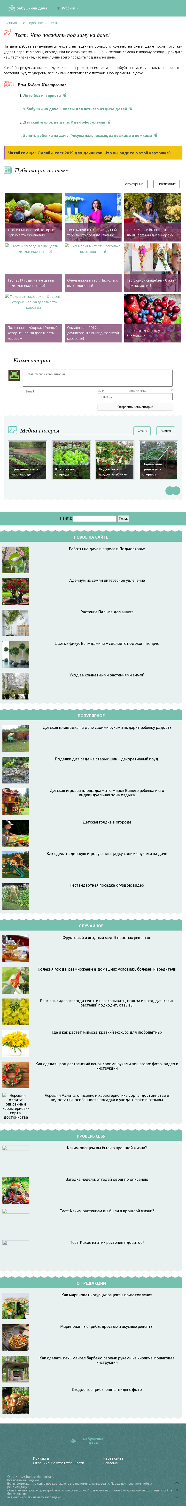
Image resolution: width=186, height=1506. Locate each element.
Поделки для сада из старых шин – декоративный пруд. (107, 759)
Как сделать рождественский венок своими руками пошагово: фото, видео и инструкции (107, 1066)
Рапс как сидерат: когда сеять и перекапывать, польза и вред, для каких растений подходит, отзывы (107, 1002)
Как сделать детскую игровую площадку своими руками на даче (107, 853)
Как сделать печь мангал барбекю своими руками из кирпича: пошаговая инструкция (107, 1360)
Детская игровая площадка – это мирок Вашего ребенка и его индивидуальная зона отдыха (107, 792)
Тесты (54, 23)
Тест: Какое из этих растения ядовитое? (107, 1242)
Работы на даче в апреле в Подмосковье (107, 549)
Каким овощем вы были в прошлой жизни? (107, 1148)
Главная (10, 23)
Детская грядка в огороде (107, 822)
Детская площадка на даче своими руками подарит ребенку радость (107, 727)
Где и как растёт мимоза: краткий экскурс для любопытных (107, 1032)
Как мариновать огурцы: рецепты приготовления (107, 1295)
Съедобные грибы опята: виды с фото (107, 1389)
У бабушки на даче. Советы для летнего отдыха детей (75, 109)
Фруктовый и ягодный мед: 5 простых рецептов (106, 937)
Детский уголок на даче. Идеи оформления (64, 122)
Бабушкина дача (31, 8)
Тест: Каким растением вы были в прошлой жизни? (107, 1211)
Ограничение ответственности (58, 1463)
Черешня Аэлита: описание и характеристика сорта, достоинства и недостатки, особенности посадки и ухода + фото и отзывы (107, 1097)
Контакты (41, 1458)
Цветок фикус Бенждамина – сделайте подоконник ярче (107, 643)
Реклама (110, 1463)
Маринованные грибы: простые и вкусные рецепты (107, 1326)
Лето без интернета (42, 95)
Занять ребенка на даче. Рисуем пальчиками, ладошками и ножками (87, 135)
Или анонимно (122, 390)
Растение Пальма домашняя (107, 612)
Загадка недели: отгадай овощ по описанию (107, 1179)
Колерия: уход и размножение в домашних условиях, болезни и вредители (107, 969)
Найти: (66, 518)
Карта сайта (113, 1458)
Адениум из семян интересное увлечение (107, 580)
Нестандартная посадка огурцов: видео (107, 885)
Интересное (33, 23)
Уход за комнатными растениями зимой (107, 675)
